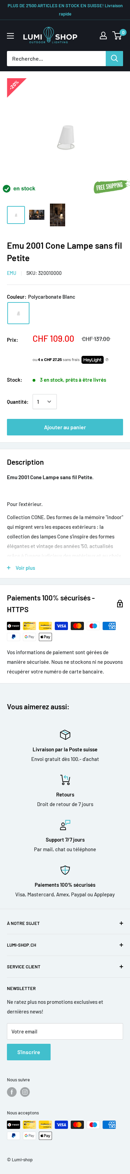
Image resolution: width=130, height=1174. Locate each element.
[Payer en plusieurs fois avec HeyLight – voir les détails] (107, 360)
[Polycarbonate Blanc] (18, 313)
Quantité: (17, 402)
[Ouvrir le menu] (10, 36)
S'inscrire (28, 1052)
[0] (117, 35)
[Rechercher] (114, 58)
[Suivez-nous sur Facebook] (12, 1092)
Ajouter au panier (65, 427)
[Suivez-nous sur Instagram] (25, 1092)
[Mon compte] (103, 35)
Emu (11, 273)
